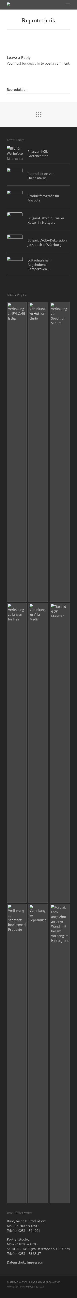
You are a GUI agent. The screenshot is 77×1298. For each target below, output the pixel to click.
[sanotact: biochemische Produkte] (17, 1053)
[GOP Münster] (60, 753)
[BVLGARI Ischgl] (17, 452)
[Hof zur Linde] (38, 452)
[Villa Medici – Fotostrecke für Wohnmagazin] (38, 753)
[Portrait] (60, 1053)
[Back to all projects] (38, 113)
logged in (33, 63)
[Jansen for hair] (17, 753)
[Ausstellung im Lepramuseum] (38, 1053)
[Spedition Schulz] (60, 452)
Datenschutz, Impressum (25, 1262)
